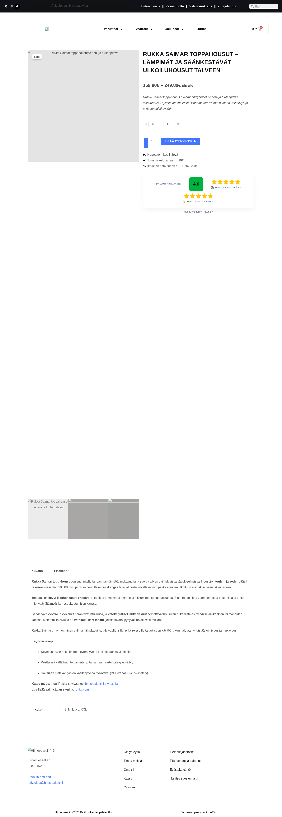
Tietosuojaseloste (182, 752)
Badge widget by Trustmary (198, 211)
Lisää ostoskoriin (180, 141)
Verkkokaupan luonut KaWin (198, 812)
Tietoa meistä (133, 760)
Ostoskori (130, 787)
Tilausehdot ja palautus (185, 760)
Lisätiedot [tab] (61, 571)
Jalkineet (172, 29)
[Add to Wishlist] (146, 143)
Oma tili (129, 769)
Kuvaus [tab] (37, 571)
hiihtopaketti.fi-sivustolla (101, 683)
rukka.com (82, 689)
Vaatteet (142, 29)
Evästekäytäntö (180, 769)
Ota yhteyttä (132, 752)
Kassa (128, 778)
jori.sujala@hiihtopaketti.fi (45, 782)
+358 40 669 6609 (40, 777)
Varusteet (111, 29)
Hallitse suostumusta (184, 778)
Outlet (201, 29)
